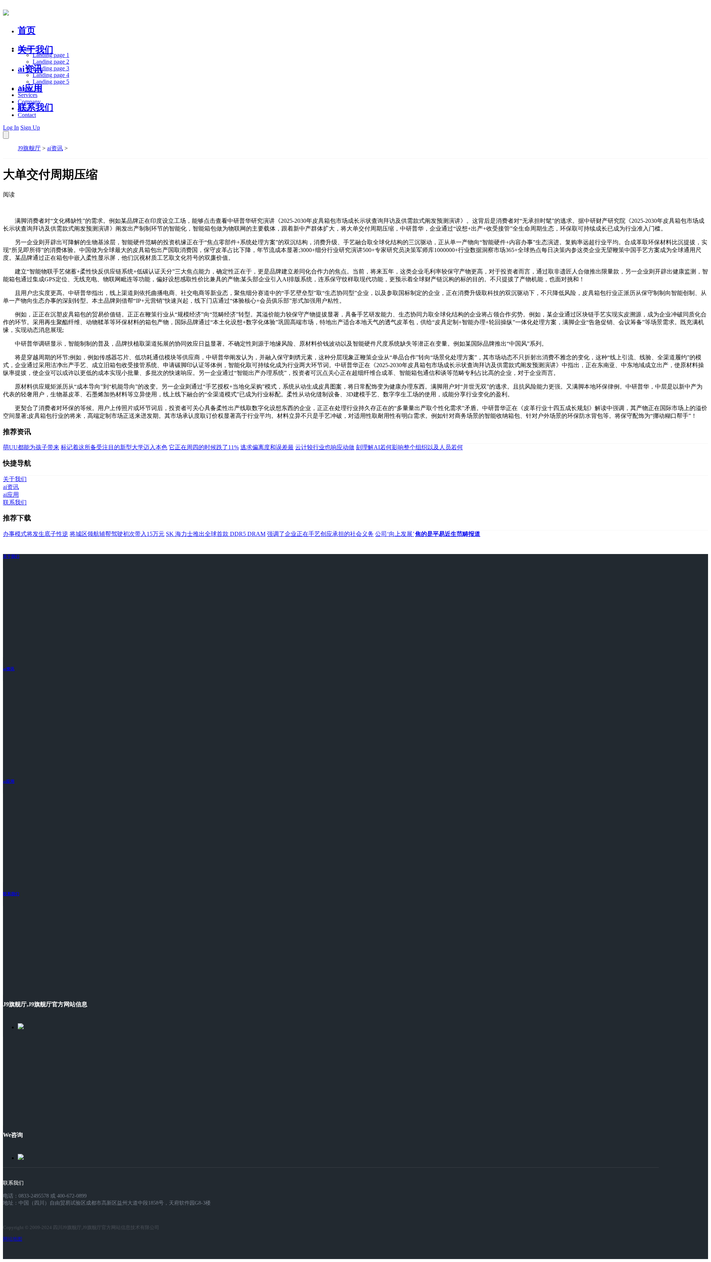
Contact (27, 115)
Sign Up (30, 127)
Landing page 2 (51, 61)
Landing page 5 (51, 81)
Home (25, 48)
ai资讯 (30, 69)
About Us (29, 88)
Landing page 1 (51, 55)
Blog (23, 108)
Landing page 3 (51, 68)
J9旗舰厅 (29, 148)
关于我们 (35, 49)
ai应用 (8, 781)
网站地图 (12, 1239)
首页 (27, 30)
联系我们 (35, 107)
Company (29, 101)
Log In (11, 127)
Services (27, 95)
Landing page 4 (51, 75)
